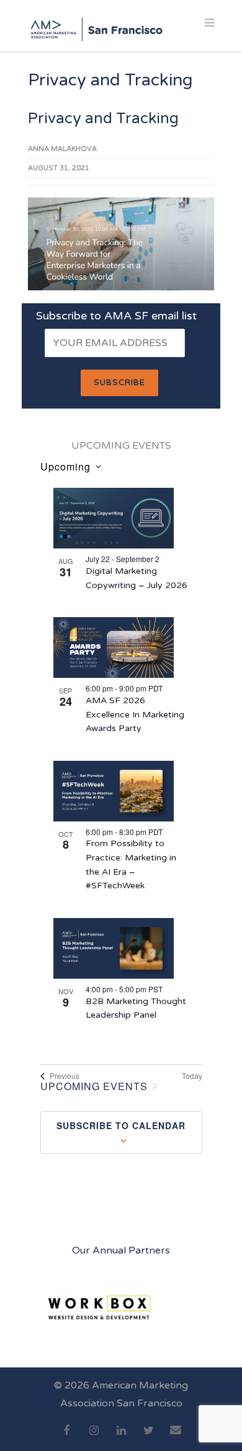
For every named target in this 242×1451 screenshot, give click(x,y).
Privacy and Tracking (103, 119)
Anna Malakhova (62, 149)
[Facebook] (66, 1437)
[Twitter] (148, 1437)
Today (192, 1076)
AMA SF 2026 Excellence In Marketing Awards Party (135, 714)
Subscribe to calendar (121, 1125)
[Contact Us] (175, 1436)
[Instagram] (93, 1437)
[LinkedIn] (121, 1437)
